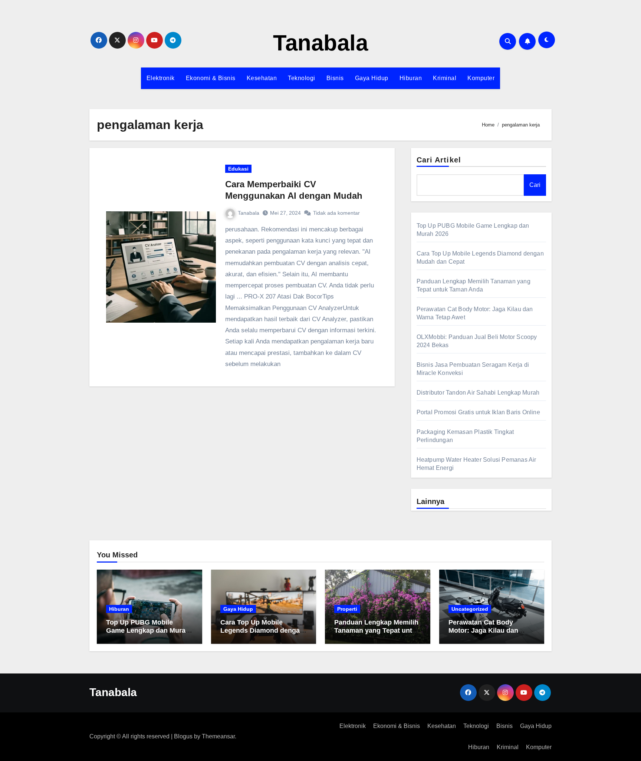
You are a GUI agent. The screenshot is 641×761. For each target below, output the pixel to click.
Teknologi (301, 78)
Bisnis (335, 78)
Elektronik (161, 78)
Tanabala (320, 42)
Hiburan (411, 78)
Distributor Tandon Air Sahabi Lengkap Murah (478, 392)
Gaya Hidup (371, 78)
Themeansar (218, 736)
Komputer (480, 78)
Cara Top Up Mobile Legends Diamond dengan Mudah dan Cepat (262, 630)
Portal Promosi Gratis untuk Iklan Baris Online (478, 412)
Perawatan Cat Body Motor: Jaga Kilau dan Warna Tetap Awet (483, 630)
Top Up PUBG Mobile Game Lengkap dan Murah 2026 (148, 630)
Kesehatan (262, 78)
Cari (534, 185)
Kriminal (444, 78)
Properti (347, 609)
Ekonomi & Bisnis (211, 78)
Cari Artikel (439, 160)
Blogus (183, 736)
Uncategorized (469, 609)
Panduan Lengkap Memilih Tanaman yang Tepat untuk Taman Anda (377, 630)
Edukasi (238, 169)
